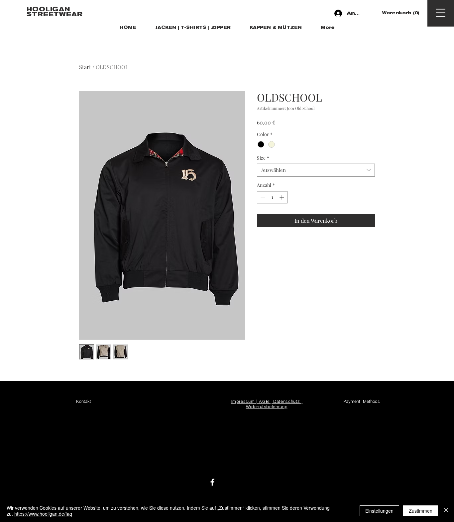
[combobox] (316, 170)
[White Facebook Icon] (212, 482)
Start (85, 66)
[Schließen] (446, 511)
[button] (399, 13)
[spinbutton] (272, 197)
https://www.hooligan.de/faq (43, 513)
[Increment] (282, 197)
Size (263, 158)
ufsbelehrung (274, 406)
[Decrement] (262, 197)
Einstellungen (379, 510)
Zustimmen (420, 510)
